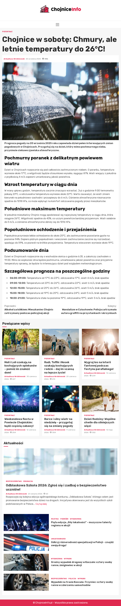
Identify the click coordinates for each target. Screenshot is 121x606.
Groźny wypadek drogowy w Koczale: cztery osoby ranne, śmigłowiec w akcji (26, 562)
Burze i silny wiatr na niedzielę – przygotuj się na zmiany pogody (60, 399)
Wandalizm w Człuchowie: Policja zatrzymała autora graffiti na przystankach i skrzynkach (89, 310)
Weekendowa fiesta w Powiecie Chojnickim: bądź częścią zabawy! (20, 399)
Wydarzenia (75, 519)
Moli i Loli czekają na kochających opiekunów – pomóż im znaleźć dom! (20, 342)
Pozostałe (7, 31)
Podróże (64, 519)
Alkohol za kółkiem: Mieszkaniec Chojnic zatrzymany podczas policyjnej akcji (28, 310)
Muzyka (55, 519)
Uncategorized (58, 539)
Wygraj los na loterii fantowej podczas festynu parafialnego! (100, 342)
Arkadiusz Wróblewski (14, 59)
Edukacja (28, 481)
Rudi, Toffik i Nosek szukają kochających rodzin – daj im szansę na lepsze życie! (60, 342)
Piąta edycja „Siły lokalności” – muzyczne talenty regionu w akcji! (26, 522)
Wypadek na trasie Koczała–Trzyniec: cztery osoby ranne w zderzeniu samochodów (26, 582)
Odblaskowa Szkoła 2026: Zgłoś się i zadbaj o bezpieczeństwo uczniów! (60, 461)
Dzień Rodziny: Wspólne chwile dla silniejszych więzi (100, 399)
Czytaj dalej (41, 504)
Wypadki (68, 559)
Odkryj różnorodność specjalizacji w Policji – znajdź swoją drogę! (26, 542)
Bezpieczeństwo (14, 481)
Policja (72, 578)
